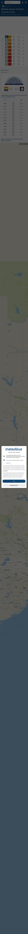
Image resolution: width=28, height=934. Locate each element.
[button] (14, 463)
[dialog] (14, 467)
